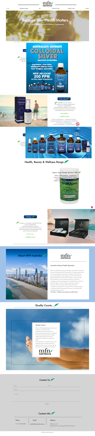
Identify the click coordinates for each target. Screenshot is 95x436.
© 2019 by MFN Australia (47, 432)
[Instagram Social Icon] (92, 207)
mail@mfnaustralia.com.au (37, 424)
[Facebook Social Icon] (92, 210)
